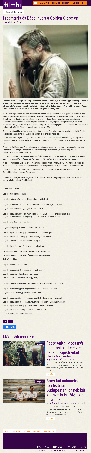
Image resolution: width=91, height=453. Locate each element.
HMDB (46, 447)
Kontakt (36, 431)
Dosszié (66, 3)
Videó (76, 3)
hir (10, 321)
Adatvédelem (49, 431)
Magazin (44, 3)
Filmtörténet (71, 447)
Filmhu (38, 447)
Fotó (83, 3)
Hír (36, 3)
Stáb (6, 431)
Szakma (82, 447)
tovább (51, 374)
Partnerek (16, 431)
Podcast (55, 3)
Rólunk (27, 431)
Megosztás (10, 327)
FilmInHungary (58, 447)
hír (5, 321)
